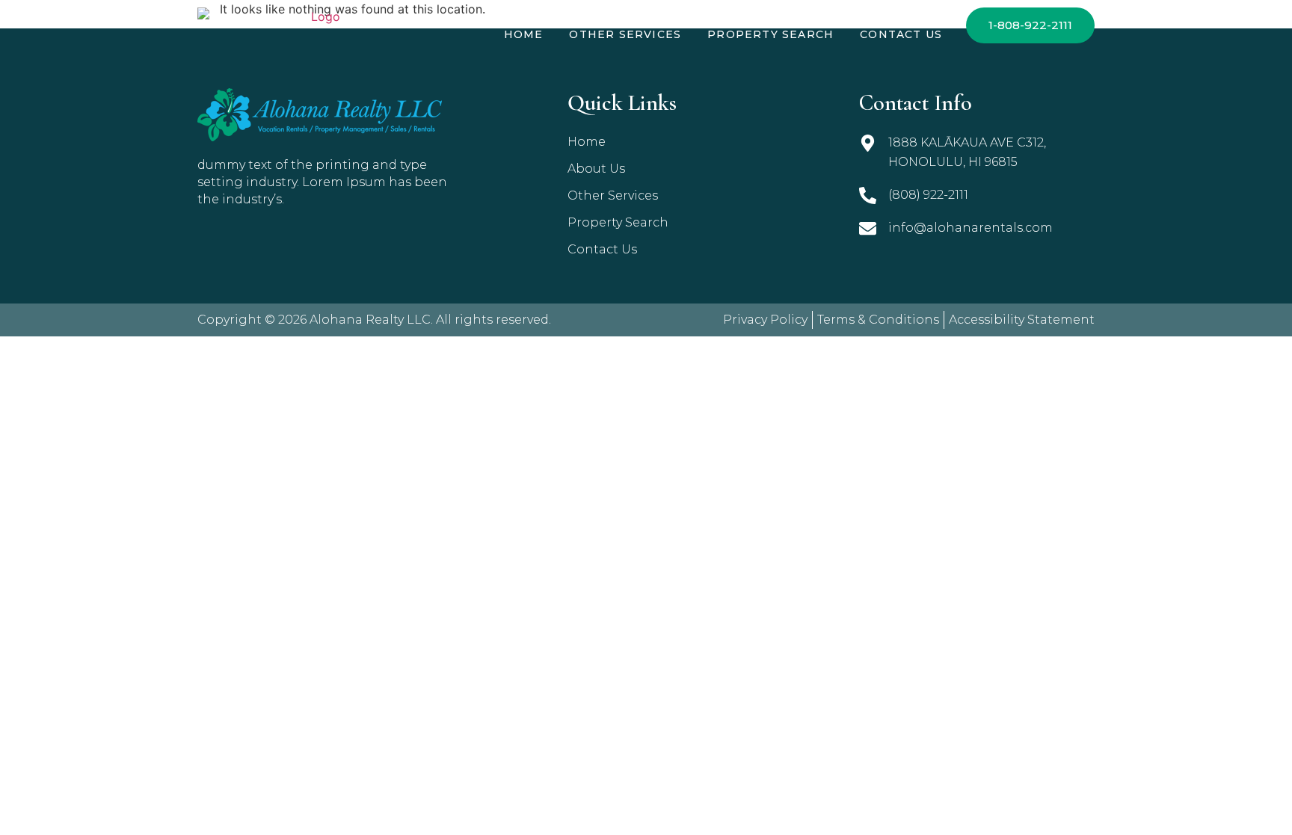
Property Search (770, 34)
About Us (596, 168)
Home (524, 34)
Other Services (625, 34)
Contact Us (901, 34)
